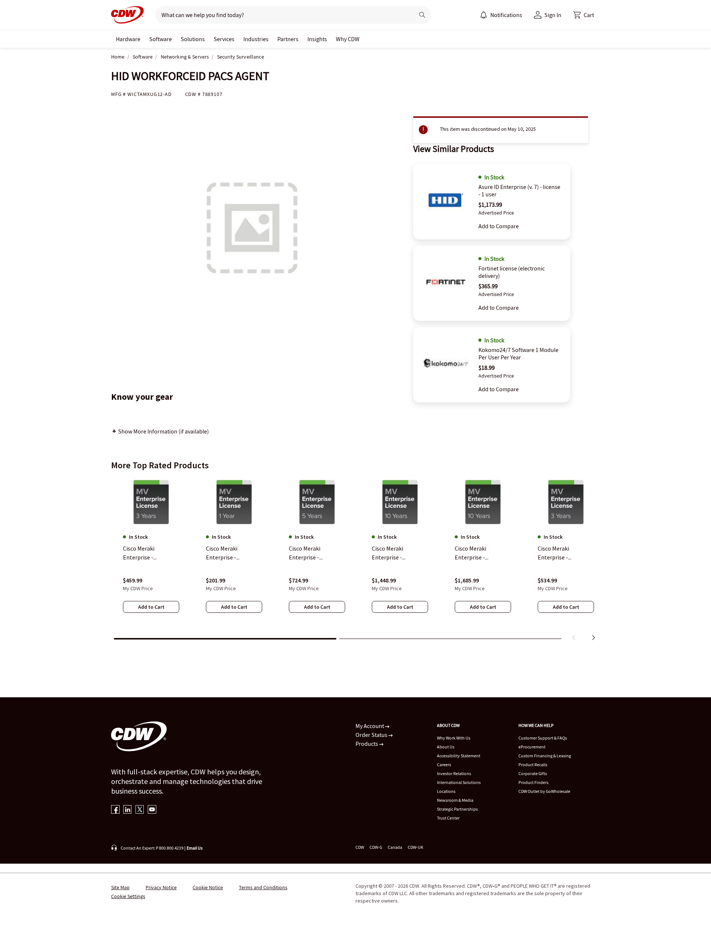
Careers (444, 764)
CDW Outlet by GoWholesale (544, 791)
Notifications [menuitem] (506, 15)
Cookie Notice (208, 887)
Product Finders (533, 782)
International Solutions (459, 782)
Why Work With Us (453, 738)
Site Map (120, 887)
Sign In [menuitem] (552, 15)
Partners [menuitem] (287, 39)
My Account (370, 726)
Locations (446, 791)
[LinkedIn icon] (127, 810)
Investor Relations (454, 773)
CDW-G (376, 847)
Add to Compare (498, 226)
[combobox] (282, 15)
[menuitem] (483, 15)
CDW (360, 847)
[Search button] (422, 15)
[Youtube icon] (152, 810)
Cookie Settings (128, 896)
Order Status (372, 734)
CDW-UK (415, 847)
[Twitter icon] (140, 810)
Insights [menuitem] (317, 39)
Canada (395, 847)
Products (367, 743)
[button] (583, 15)
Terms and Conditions (263, 887)
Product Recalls (532, 764)
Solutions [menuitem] (193, 39)
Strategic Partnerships (457, 809)
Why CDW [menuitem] (348, 39)
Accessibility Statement (458, 755)
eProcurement (531, 747)
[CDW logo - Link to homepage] (127, 15)
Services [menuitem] (224, 39)
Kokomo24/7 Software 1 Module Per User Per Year (518, 353)
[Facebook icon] (115, 810)
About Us (445, 747)
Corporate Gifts (532, 773)
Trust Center (448, 818)
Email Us (195, 848)
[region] (355, 560)
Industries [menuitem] (255, 39)
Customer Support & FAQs (542, 738)
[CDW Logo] (127, 15)
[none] (128, 39)
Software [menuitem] (160, 39)
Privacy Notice (161, 887)
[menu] (501, 15)
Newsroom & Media (455, 800)
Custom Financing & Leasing (544, 755)
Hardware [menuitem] (128, 39)
